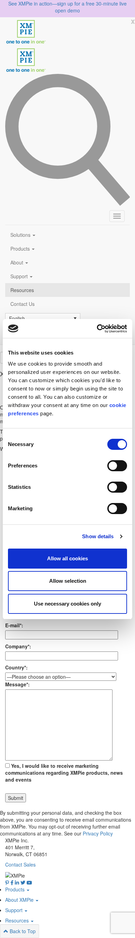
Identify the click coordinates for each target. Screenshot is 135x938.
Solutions (21, 234)
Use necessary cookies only (67, 604)
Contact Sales (20, 864)
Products (20, 248)
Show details (98, 536)
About (17, 262)
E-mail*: (14, 625)
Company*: (18, 646)
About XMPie (20, 899)
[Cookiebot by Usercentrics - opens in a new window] (97, 328)
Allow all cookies (67, 558)
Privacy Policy (98, 833)
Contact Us (22, 303)
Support (19, 276)
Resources (22, 290)
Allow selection (67, 581)
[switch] (117, 465)
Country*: (16, 667)
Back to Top (22, 931)
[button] (42, 318)
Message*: (17, 684)
